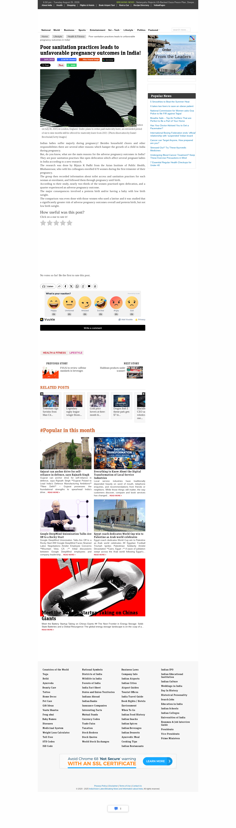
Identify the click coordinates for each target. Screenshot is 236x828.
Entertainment (97, 30)
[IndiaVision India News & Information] (57, 18)
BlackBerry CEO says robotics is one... (143, 413)
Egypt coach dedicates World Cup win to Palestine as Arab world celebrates (118, 535)
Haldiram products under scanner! (112, 369)
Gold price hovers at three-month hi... (97, 412)
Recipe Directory (141, 5)
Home (45, 36)
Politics (141, 30)
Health (59, 5)
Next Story (131, 363)
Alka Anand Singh (91, 59)
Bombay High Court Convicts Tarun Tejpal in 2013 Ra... (168, 2)
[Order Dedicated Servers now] (172, 74)
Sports (82, 30)
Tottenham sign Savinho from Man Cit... (50, 412)
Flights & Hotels (87, 5)
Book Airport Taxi (107, 5)
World (56, 30)
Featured (153, 30)
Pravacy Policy (100, 786)
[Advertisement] (139, 18)
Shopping (71, 5)
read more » (54, 492)
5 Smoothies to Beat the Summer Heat (169, 101)
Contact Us (137, 786)
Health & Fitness (76, 36)
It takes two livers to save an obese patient (171, 106)
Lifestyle (128, 30)
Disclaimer (113, 786)
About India (47, 5)
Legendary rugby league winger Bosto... (74, 412)
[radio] (43, 224)
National (46, 30)
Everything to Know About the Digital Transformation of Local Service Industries (117, 475)
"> (78, 66)
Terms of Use (125, 786)
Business (69, 30)
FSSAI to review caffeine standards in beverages (73, 369)
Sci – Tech (113, 30)
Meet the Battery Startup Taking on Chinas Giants (90, 615)
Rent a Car (124, 5)
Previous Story (57, 363)
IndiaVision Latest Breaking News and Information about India (116, 789)
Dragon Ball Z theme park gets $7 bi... (121, 412)
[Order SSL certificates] (118, 768)
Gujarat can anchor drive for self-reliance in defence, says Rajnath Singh (64, 473)
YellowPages (159, 5)
